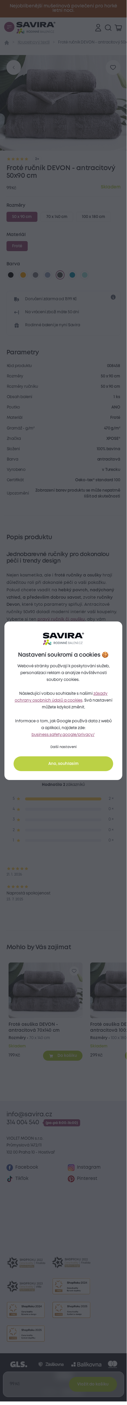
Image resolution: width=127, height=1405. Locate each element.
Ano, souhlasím (63, 764)
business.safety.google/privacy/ (63, 735)
